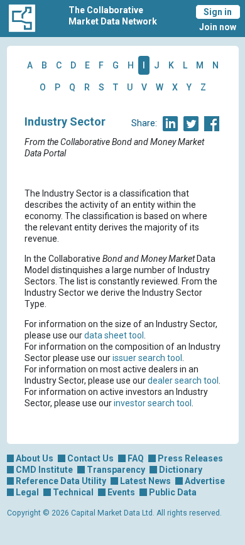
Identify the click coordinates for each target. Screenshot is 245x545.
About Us (34, 458)
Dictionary (180, 470)
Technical (73, 492)
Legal (27, 492)
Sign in (218, 12)
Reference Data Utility (61, 481)
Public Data (173, 492)
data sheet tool (114, 335)
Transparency (116, 470)
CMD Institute (44, 470)
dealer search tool (183, 380)
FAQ (136, 458)
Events (121, 492)
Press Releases (190, 458)
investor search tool (153, 403)
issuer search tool (147, 358)
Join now (217, 27)
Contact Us (90, 458)
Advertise (205, 481)
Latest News (145, 481)
